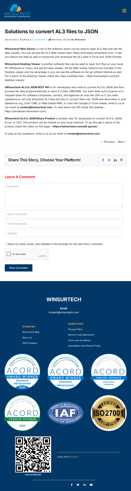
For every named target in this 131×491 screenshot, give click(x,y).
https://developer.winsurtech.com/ (25, 111)
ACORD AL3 (25, 39)
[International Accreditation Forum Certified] (65, 401)
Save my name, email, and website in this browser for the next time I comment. (55, 244)
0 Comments (39, 39)
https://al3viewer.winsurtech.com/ (93, 52)
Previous (109, 141)
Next (121, 141)
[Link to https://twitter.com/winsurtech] (78, 484)
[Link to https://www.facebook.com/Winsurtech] (71, 484)
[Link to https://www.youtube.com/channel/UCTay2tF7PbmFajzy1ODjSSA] (91, 484)
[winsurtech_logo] (17, 5)
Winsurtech (73, 457)
